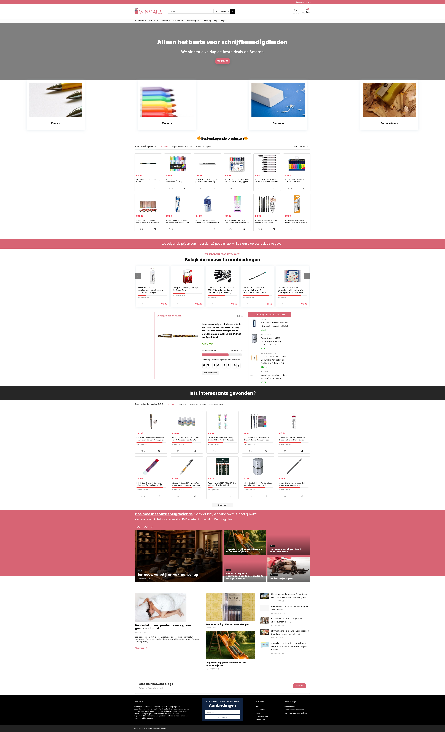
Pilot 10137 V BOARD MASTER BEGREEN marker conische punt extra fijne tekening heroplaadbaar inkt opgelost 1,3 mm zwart (151, 292)
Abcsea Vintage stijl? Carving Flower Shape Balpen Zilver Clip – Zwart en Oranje (186, 485)
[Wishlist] (295, 10)
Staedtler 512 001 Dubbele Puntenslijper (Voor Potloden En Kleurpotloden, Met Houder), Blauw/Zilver (207, 223)
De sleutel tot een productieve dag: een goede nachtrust (163, 626)
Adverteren (260, 719)
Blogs (223, 20)
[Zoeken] (232, 11)
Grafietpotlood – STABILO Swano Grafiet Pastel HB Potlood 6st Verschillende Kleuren (255, 291)
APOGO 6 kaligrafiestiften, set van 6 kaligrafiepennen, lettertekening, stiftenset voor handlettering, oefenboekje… (266, 223)
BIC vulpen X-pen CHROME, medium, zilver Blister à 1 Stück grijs (296, 222)
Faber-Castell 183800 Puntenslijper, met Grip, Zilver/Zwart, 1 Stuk (271, 341)
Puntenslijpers (193, 20)
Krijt (215, 20)
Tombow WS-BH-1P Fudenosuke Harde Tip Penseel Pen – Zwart (292, 439)
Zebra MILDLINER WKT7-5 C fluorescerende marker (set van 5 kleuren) (237, 222)
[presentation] (138, 276)
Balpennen (264, 372)
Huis (257, 706)
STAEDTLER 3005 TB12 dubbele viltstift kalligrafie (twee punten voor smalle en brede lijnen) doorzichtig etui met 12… (221, 292)
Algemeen (140, 648)
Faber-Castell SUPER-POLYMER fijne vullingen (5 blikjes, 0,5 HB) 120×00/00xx (222, 485)
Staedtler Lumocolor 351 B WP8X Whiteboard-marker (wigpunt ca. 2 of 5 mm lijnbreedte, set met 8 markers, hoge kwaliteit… (237, 183)
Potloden (177, 20)
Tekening (206, 20)
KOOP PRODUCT (210, 369)
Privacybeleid (289, 706)
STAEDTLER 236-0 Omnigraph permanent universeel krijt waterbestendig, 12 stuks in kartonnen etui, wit (206, 183)
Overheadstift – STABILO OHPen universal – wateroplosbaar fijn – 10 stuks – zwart (266, 182)
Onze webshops (262, 716)
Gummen (139, 20)
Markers (152, 20)
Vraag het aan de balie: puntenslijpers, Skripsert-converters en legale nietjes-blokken (289, 646)
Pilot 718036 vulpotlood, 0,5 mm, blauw (148, 181)
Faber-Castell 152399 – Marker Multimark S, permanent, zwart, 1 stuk (184, 290)
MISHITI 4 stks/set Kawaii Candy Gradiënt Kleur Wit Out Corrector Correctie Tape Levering (221, 440)
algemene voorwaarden (294, 710)
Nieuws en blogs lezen (303, 2)
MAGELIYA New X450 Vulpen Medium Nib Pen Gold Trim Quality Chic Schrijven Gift (273, 359)
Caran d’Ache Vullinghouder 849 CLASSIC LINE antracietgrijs (292, 484)
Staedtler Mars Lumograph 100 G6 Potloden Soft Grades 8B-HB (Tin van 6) (177, 222)
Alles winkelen (261, 710)
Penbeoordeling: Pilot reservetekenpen (227, 624)
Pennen (164, 20)
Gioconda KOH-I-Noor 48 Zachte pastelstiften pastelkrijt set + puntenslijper (147, 222)
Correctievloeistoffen (269, 353)
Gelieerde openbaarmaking (295, 713)
